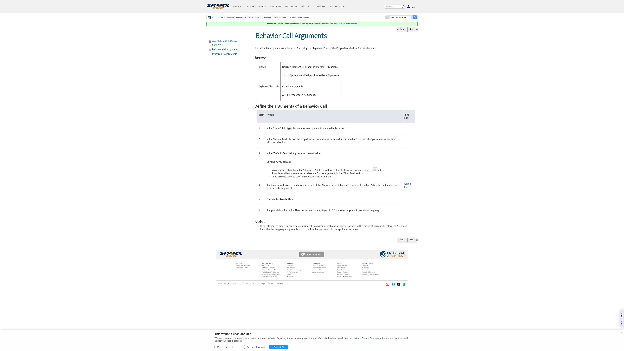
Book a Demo (622, 319)
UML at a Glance (268, 263)
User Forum (341, 267)
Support (262, 6)
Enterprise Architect (243, 265)
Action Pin (407, 185)
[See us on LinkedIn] (404, 284)
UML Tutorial (291, 6)
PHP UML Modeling (268, 267)
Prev (402, 29)
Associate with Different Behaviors (224, 43)
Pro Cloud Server (242, 267)
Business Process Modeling (271, 270)
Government (291, 267)
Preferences (223, 347)
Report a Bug (341, 270)
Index (221, 17)
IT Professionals (292, 272)
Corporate (290, 265)
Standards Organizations (370, 274)
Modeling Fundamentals (236, 17)
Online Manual (342, 265)
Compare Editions (343, 274)
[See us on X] (398, 284)
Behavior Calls (280, 17)
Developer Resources (319, 270)
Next (411, 29)
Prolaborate (240, 270)
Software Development (269, 276)
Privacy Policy (369, 338)
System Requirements (344, 276)
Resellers (365, 267)
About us (280, 284)
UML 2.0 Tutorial (317, 265)
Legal (263, 284)
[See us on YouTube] (387, 284)
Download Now (336, 6)
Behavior (267, 17)
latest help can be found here (345, 24)
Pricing (250, 6)
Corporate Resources (319, 267)
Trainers (289, 274)
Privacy (270, 284)
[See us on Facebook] (393, 284)
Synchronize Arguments (224, 54)
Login (413, 7)
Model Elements (255, 17)
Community (320, 6)
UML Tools (265, 265)
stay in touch (313, 254)
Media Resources (318, 272)
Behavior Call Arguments (225, 49)
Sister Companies (368, 270)
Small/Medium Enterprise (295, 270)
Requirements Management (271, 274)
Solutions (305, 6)
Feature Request (343, 272)
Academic (290, 276)
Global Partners (368, 263)
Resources (275, 6)
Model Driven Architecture (270, 272)
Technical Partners (368, 272)
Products (237, 6)
